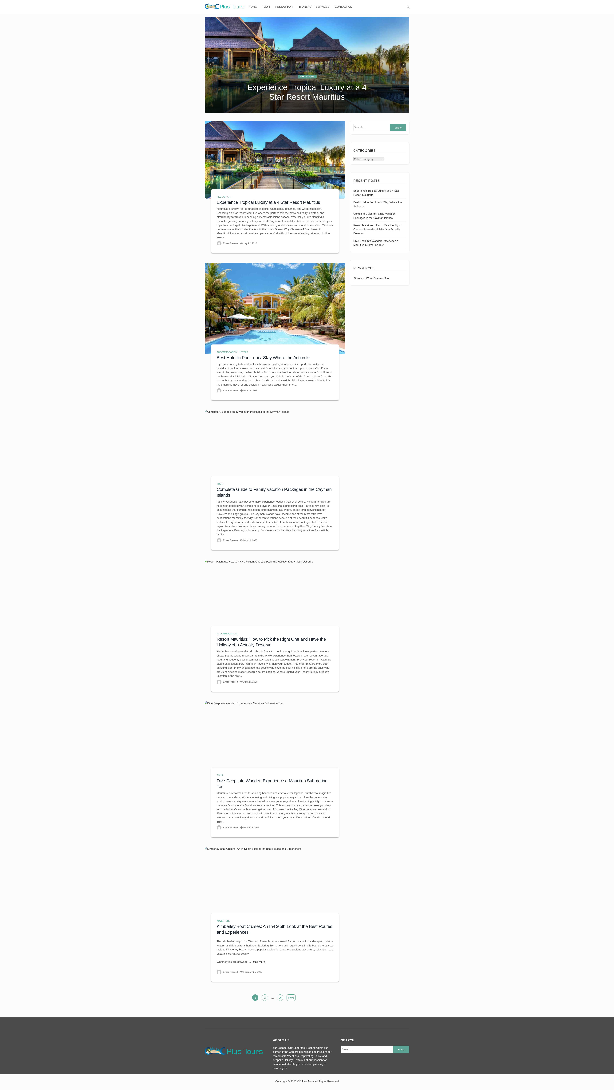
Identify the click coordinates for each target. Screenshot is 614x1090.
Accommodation (227, 352)
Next (291, 997)
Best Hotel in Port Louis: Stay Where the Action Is (263, 357)
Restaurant (284, 6)
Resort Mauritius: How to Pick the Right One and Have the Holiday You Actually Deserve (377, 229)
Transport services (314, 6)
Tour (266, 6)
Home (253, 6)
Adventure (223, 921)
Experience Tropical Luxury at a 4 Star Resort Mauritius (268, 202)
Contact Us (343, 6)
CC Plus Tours (305, 1081)
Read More (258, 961)
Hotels (243, 352)
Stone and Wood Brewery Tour (371, 278)
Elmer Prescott (230, 243)
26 (280, 997)
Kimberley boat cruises (240, 949)
